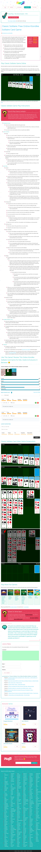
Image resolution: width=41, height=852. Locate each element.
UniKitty (37, 816)
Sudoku (37, 774)
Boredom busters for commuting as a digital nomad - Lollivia (19, 688)
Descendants (13, 809)
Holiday (18, 817)
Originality (23, 432)
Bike (5, 813)
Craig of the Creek (12, 792)
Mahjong (25, 773)
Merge (24, 796)
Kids (18, 830)
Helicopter (19, 808)
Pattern (24, 824)
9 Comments (26, 606)
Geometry (19, 787)
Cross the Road (12, 801)
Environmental (13, 829)
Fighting (12, 835)
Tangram (37, 781)
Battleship (6, 808)
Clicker (12, 776)
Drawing (12, 821)
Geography (19, 786)
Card (5, 835)
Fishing (12, 841)
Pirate (24, 833)
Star (30, 838)
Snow (31, 812)
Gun (18, 802)
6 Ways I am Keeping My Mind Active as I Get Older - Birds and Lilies (21, 686)
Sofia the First (30, 816)
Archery (5, 795)
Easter (12, 826)
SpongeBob (32, 830)
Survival (37, 776)
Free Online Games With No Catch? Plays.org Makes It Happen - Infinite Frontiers (23, 680)
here (2, 102)
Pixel (24, 834)
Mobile (24, 802)
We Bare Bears (37, 832)
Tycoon (37, 811)
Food (18, 773)
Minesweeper (25, 800)
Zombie (37, 841)
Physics (24, 829)
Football (18, 774)
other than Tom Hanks (26, 349)
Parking (24, 820)
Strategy (31, 846)
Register (27, 7)
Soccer (31, 813)
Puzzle (24, 846)
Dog (11, 817)
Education (13, 828)
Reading (31, 780)
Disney (12, 815)
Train (37, 802)
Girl (17, 789)
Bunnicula (6, 833)
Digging (12, 813)
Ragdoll (31, 778)
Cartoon (6, 837)
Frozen (18, 778)
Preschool (25, 844)
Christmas (6, 846)
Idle (17, 819)
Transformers (38, 803)
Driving (12, 825)
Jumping (18, 829)
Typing (37, 812)
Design (9, 432)
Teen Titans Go (37, 786)
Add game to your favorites (7, 33)
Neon (24, 812)
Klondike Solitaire (12, 352)
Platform (25, 835)
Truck (37, 809)
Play (17, 724)
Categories (19, 7)
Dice (11, 812)
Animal (5, 789)
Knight (18, 838)
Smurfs (31, 809)
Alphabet (6, 787)
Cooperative (13, 787)
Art (5, 796)
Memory (24, 795)
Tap (36, 783)
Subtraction (38, 773)
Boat (5, 820)
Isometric (18, 825)
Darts (12, 804)
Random (11, 7)
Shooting (31, 800)
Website (4, 669)
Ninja (24, 816)
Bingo (5, 815)
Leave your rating (36, 392)
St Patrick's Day (31, 834)
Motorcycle (25, 803)
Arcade (5, 794)
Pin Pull (24, 830)
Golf (18, 790)
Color (12, 777)
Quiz (30, 776)
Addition (6, 782)
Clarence (12, 773)
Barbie (5, 800)
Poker (24, 838)
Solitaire (31, 820)
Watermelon (38, 829)
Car (5, 834)
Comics (12, 780)
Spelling (31, 824)
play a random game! (18, 619)
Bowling (6, 821)
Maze (24, 791)
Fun (15, 432)
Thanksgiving (38, 791)
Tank (37, 782)
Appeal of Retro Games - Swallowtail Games (16, 684)
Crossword (13, 803)
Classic (12, 774)
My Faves (35, 7)
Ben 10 (5, 812)
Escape (12, 830)
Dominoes (13, 819)
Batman (5, 807)
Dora (12, 820)
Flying (12, 846)
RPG (30, 787)
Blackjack (6, 816)
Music (24, 811)
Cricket (12, 798)
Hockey (18, 816)
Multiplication (25, 808)
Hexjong (18, 812)
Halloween (19, 803)
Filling (12, 837)
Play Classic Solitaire (12, 20)
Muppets (25, 809)
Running (31, 789)
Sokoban (31, 819)
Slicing (31, 804)
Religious (31, 783)
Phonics (24, 828)
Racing (31, 777)
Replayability (29, 432)
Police (24, 839)
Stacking (31, 837)
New (5, 7)
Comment (4, 649)
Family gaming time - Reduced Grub (15, 682)
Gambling (19, 782)
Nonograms (25, 817)
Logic (18, 841)
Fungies (18, 780)
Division (12, 816)
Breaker (5, 824)
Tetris (37, 790)
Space (31, 822)
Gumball (18, 800)
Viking (37, 824)
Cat (5, 838)
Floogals (12, 844)
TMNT (37, 793)
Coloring (12, 778)
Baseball (6, 804)
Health (18, 807)
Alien (5, 786)
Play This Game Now (13, 17)
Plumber (24, 837)
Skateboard (32, 803)
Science (31, 796)
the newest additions (34, 617)
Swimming (38, 777)
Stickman (31, 844)
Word (37, 837)
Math (24, 790)
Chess (5, 842)
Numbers (25, 819)
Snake (31, 811)
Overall (3, 432)
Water (37, 828)
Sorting (31, 821)
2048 (5, 778)
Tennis (37, 789)
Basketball (6, 806)
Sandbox (31, 793)
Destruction (13, 811)
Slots (30, 808)
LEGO (18, 839)
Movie (24, 804)
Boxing (5, 822)
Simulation (32, 802)
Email (3, 666)
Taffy (37, 780)
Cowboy (12, 789)
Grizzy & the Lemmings (19, 798)
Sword (37, 778)
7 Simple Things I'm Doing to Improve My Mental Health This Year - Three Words (23, 693)
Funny (18, 781)
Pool (24, 841)
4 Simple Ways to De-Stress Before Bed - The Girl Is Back (19, 695)
